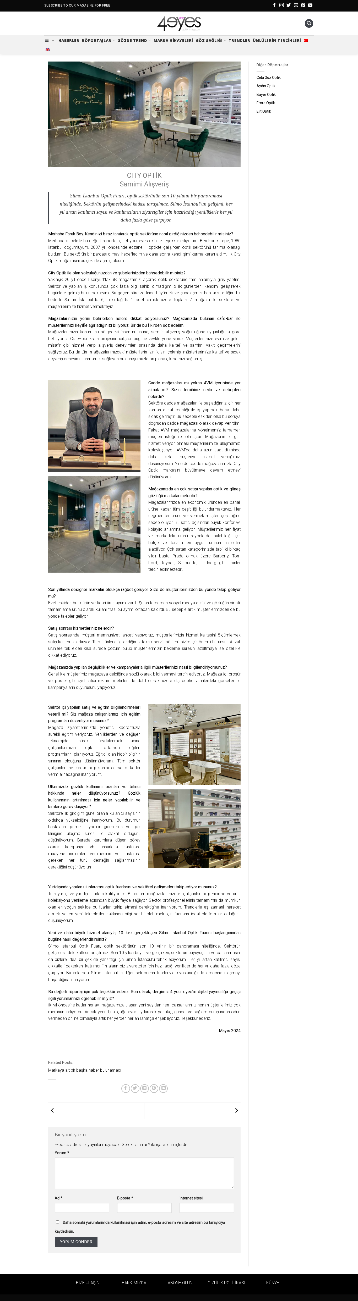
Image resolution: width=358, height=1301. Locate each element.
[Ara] (309, 23)
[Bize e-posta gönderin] (296, 5)
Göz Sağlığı (209, 40)
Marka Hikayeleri (173, 40)
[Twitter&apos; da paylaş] (135, 1088)
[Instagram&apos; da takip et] (281, 5)
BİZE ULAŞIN (88, 1282)
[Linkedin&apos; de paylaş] (163, 1088)
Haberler (68, 40)
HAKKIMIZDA (134, 1282)
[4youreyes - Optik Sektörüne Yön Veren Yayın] (179, 23)
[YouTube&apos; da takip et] (310, 5)
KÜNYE (272, 1282)
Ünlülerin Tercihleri (277, 40)
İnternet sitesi (191, 1198)
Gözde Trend (132, 40)
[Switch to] (306, 41)
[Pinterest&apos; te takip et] (303, 5)
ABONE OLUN (180, 1282)
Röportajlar (96, 40)
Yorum (62, 1153)
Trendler (239, 40)
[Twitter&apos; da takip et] (288, 5)
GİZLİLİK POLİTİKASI (226, 1282)
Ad (58, 1198)
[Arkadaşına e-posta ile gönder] (144, 1088)
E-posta (125, 1198)
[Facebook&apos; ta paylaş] (125, 1088)
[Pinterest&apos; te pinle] (154, 1088)
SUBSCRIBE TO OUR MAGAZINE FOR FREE (77, 5)
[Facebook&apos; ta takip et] (274, 5)
